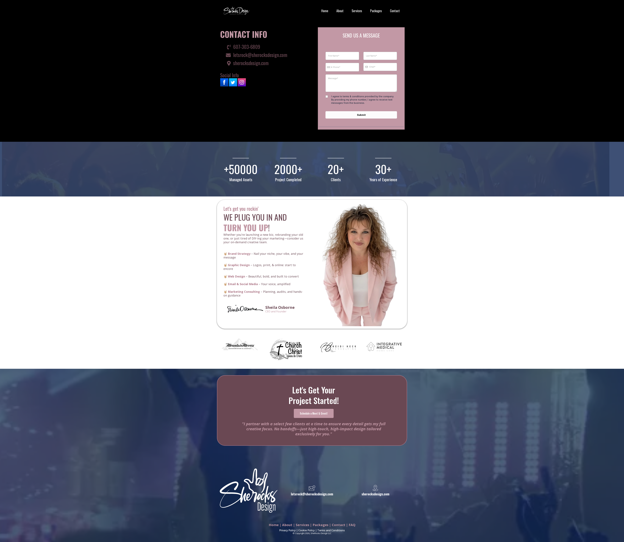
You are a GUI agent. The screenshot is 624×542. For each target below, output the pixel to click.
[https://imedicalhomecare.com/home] (384, 347)
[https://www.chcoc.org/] (285, 349)
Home (324, 10)
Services (357, 10)
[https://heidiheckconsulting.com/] (338, 347)
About (340, 10)
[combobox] (329, 67)
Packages (376, 10)
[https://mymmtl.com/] (240, 344)
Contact (395, 10)
